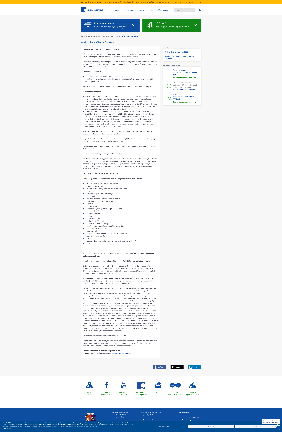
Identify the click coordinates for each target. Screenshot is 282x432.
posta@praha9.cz (148, 415)
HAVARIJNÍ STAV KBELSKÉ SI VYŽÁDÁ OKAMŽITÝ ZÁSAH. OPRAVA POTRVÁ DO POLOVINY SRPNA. (135, 2)
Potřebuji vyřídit (108, 36)
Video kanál (123, 392)
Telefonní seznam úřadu (183, 77)
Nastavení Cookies (164, 426)
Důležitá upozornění (93, 2)
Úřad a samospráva (94, 36)
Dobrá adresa (106, 394)
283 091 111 (185, 70)
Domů (83, 36)
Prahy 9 (124, 394)
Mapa (89, 392)
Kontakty (142, 10)
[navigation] (110, 25)
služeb (89, 394)
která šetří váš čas (175, 394)
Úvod (117, 10)
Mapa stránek (129, 10)
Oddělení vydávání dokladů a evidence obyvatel (179, 57)
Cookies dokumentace (8, 428)
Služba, (175, 392)
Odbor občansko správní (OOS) (177, 52)
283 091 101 (186, 72)
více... (191, 2)
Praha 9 (107, 392)
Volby (158, 392)
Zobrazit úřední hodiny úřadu (185, 89)
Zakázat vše (211, 426)
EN (152, 10)
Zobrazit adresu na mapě (183, 102)
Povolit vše (257, 426)
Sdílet (160, 367)
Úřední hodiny (163, 10)
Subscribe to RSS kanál (200, 10)
